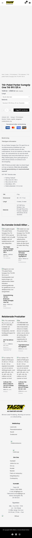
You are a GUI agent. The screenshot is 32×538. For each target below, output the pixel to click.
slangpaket (19, 119)
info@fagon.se (18, 491)
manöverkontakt (24, 169)
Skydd (12, 432)
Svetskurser (13, 434)
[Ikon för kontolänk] (30, 3)
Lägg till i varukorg (21, 110)
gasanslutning (11, 169)
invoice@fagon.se (19, 493)
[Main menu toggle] (2, 3)
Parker (8, 119)
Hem (3, 74)
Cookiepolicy (14, 478)
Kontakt (12, 468)
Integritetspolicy (14, 476)
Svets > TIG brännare (11, 74)
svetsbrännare (6, 121)
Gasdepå (12, 461)
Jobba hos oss (14, 463)
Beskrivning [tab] (5, 138)
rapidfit (13, 119)
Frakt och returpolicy (16, 473)
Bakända (4, 99)
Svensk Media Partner (23, 530)
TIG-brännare (22, 74)
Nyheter (12, 471)
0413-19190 (18, 489)
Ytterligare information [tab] (9, 141)
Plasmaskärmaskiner (16, 429)
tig (11, 121)
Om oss (12, 466)
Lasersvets (13, 427)
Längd (4, 93)
